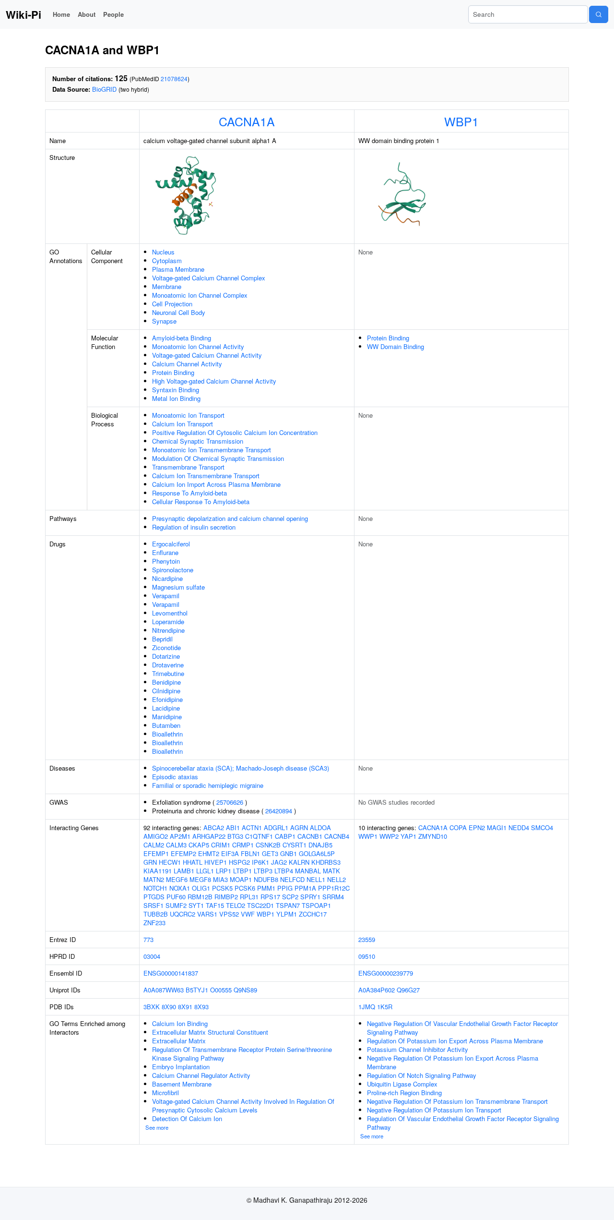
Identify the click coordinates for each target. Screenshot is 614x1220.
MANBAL (308, 870)
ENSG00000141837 (170, 973)
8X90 (169, 1006)
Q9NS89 (245, 989)
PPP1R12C (334, 888)
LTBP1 (242, 870)
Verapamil (165, 595)
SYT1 (196, 905)
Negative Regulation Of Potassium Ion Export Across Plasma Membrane (452, 1062)
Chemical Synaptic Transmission (197, 441)
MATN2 (153, 879)
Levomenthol (170, 612)
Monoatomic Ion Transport (188, 415)
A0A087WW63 (163, 989)
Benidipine (166, 682)
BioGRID (104, 89)
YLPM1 (286, 913)
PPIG (285, 888)
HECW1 (170, 862)
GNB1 (288, 853)
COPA (458, 827)
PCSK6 (245, 888)
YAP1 (408, 836)
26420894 (278, 810)
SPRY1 (310, 896)
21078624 (174, 78)
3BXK (151, 1006)
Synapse (164, 321)
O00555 (221, 989)
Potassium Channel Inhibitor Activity (417, 1049)
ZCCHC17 (313, 913)
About (86, 14)
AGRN (299, 827)
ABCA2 (213, 827)
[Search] (598, 14)
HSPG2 (239, 862)
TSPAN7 (288, 905)
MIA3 (220, 879)
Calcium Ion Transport (182, 423)
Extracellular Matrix (179, 1040)
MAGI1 (497, 827)
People (113, 14)
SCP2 (290, 896)
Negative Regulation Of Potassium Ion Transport (434, 1109)
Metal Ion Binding (176, 398)
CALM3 (176, 844)
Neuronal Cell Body (178, 312)
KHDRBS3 (326, 862)
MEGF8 (200, 879)
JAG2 (279, 862)
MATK (331, 870)
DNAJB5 (320, 844)
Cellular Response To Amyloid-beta (200, 501)
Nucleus (163, 251)
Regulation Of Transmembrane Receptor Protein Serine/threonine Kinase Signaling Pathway (242, 1054)
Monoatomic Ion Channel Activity (198, 346)
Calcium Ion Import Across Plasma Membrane (216, 484)
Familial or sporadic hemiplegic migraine (207, 785)
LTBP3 (263, 870)
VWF (248, 913)
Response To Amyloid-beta (189, 492)
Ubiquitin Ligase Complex (402, 1083)
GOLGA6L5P (317, 853)
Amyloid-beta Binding (181, 337)
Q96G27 (408, 989)
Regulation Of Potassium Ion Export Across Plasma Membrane (455, 1040)
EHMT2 (208, 853)
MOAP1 (241, 879)
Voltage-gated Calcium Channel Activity (207, 355)
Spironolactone (172, 569)
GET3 (270, 853)
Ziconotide (166, 647)
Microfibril (165, 1092)
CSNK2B (268, 844)
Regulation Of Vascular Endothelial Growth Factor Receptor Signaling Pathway (463, 1123)
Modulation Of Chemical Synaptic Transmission (218, 458)
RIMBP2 (226, 896)
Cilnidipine (166, 690)
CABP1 (285, 836)
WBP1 (461, 121)
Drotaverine (168, 664)
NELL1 (316, 879)
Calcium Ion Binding (180, 1023)
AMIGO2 (155, 836)
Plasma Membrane (178, 269)
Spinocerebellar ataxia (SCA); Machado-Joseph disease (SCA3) (240, 768)
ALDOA (320, 827)
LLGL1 (205, 870)
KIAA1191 (157, 870)
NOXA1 (179, 888)
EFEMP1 (156, 853)
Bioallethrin (167, 733)
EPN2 (477, 827)
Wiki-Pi (23, 14)
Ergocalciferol (171, 543)
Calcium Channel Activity (187, 363)
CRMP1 (243, 844)
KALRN (299, 862)
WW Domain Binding (395, 346)
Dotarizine (166, 656)
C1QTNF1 (259, 836)
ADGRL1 (276, 827)
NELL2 (336, 879)
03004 (151, 956)
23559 (366, 939)
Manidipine (167, 716)
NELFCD (292, 879)
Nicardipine (167, 578)
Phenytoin (166, 561)
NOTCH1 (155, 888)
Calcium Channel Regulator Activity (201, 1075)
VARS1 (207, 913)
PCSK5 (222, 888)
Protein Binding (173, 372)
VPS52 (229, 913)
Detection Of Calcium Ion (187, 1118)
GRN (150, 862)
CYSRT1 (295, 844)
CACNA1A (247, 121)
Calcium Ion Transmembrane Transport (206, 475)
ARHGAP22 (208, 836)
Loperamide (168, 621)
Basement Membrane (182, 1083)
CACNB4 (336, 836)
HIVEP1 (215, 862)
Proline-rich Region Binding (404, 1092)
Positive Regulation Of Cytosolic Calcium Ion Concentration (235, 432)
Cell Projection (172, 303)
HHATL (192, 862)
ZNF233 (154, 922)
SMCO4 (542, 827)
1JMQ (366, 1006)
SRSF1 (153, 905)
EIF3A (230, 853)
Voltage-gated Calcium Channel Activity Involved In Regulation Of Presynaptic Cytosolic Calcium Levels (243, 1105)
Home (61, 14)
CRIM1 (220, 844)
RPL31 (249, 896)
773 (148, 939)
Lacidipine (166, 708)
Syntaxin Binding (175, 389)
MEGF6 (177, 879)
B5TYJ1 (197, 989)
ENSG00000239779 (385, 973)
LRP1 (223, 870)
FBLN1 (250, 853)
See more (156, 1127)
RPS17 (270, 896)
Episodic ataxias (175, 776)
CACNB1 (309, 836)
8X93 (201, 1006)
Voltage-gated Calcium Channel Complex (208, 277)
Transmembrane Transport (188, 466)
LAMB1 (184, 870)
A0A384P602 (376, 989)
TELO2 (235, 905)
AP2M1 (180, 836)
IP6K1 (260, 862)
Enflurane (165, 552)
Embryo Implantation (181, 1066)
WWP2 (389, 836)
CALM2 (153, 844)
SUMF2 (176, 905)
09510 (366, 956)
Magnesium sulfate (178, 587)
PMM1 (266, 888)
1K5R (384, 1006)
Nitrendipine (168, 630)
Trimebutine (168, 673)
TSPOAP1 (316, 905)
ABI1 (233, 827)
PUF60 (176, 896)
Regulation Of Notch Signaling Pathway (421, 1075)
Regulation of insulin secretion (194, 526)
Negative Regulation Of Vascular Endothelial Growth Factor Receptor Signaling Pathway (462, 1028)
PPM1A (305, 888)
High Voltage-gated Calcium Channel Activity (214, 381)
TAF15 (215, 905)
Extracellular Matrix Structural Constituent (210, 1032)
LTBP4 (283, 870)
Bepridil (162, 638)
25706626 (229, 802)
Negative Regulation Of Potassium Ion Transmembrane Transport (457, 1101)
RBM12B (200, 896)
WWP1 (368, 836)
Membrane (166, 286)
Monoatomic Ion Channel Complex (200, 295)
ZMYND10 (432, 836)
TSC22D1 (260, 905)
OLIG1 (201, 888)
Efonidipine (167, 699)
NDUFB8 (266, 879)
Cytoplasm (167, 260)
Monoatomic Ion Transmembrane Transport (211, 449)
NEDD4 (518, 827)
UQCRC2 (182, 913)
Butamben (166, 725)
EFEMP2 (183, 853)
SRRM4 (333, 896)
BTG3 (235, 836)
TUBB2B (155, 913)
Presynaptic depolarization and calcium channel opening (230, 518)
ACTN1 (252, 827)
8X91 (185, 1006)
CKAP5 (199, 844)
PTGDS (154, 896)
